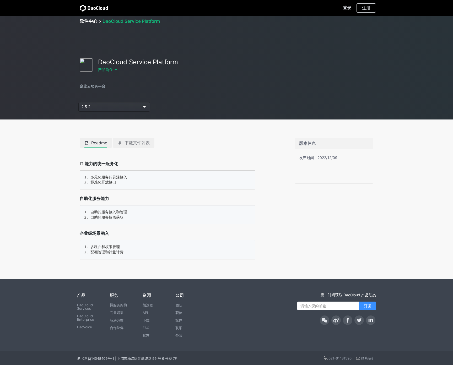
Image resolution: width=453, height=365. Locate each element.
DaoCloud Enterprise (85, 318)
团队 (178, 305)
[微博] (336, 320)
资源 (147, 295)
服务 (114, 295)
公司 (179, 295)
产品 (81, 295)
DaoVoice (84, 327)
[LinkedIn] (370, 320)
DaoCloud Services (85, 306)
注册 (366, 7)
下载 (146, 320)
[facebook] (347, 320)
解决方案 (116, 320)
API (145, 312)
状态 (146, 335)
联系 (178, 328)
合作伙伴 (116, 328)
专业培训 (116, 312)
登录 (347, 7)
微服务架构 (118, 305)
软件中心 (89, 21)
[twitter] (359, 320)
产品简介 (105, 69)
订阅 (367, 306)
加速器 (148, 305)
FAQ (146, 328)
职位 (178, 312)
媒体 (178, 320)
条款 (178, 335)
